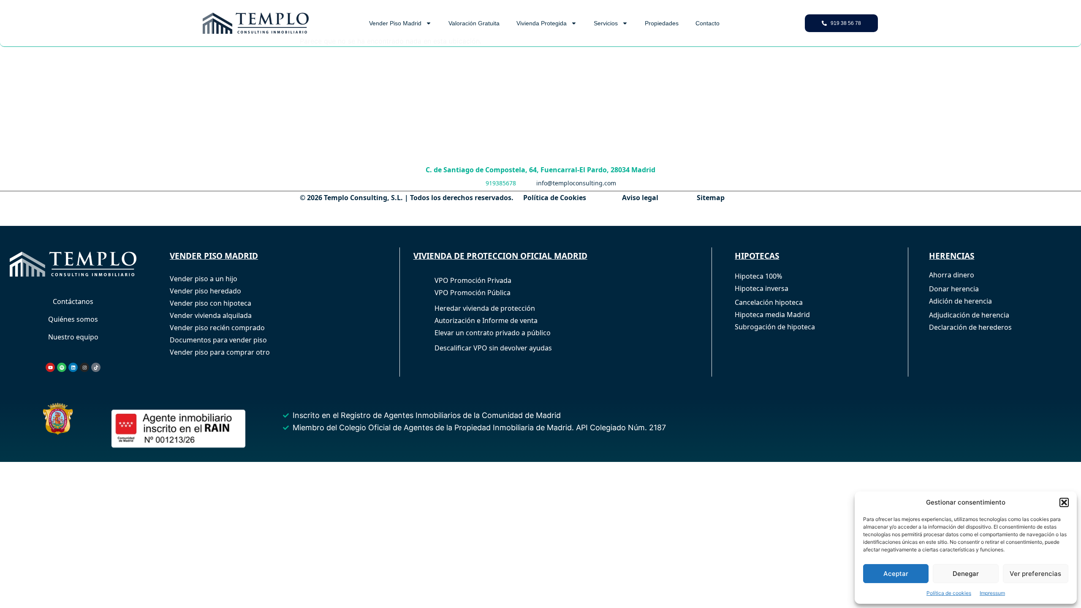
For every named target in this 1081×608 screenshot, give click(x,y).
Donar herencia (954, 288)
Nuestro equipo (73, 337)
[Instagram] (84, 367)
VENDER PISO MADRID (214, 255)
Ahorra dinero (951, 275)
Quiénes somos (73, 319)
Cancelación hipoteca (769, 302)
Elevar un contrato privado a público (493, 332)
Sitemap (711, 197)
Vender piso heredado (205, 291)
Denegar (966, 574)
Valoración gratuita (474, 23)
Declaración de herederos (970, 327)
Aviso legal (640, 197)
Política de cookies (948, 593)
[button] (1064, 502)
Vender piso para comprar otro (220, 352)
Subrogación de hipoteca (775, 326)
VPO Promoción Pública (473, 292)
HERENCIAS (951, 255)
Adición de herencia (960, 301)
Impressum (992, 593)
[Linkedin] (73, 367)
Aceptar (895, 574)
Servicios (606, 23)
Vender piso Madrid (395, 23)
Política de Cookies (554, 197)
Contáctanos (73, 301)
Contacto (707, 23)
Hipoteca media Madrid (772, 314)
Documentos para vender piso (218, 340)
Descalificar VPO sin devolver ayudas (493, 348)
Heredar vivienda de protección (485, 308)
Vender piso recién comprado (217, 327)
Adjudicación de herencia (969, 315)
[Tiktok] (95, 367)
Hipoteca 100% (758, 276)
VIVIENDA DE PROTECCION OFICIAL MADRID (500, 255)
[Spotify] (61, 367)
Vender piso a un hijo (203, 278)
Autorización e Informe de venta (486, 320)
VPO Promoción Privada (473, 280)
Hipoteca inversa (761, 288)
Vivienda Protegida (541, 23)
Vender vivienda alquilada (211, 315)
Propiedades (662, 23)
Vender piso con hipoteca (210, 303)
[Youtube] (50, 367)
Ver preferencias (1035, 574)
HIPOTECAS (757, 255)
